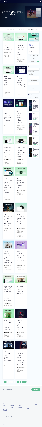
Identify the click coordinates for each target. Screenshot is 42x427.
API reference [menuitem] (20, 402)
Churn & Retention (7, 92)
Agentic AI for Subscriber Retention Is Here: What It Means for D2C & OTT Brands (21, 49)
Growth (7, 230)
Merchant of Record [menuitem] (4, 406)
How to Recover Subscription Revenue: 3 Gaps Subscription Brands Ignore (8, 257)
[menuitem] (29, 412)
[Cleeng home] (4, 1)
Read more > (35, 119)
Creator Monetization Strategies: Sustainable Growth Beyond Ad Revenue (8, 220)
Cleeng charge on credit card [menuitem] (36, 402)
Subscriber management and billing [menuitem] (5, 403)
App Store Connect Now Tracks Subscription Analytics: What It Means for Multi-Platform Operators (8, 186)
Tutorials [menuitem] (19, 405)
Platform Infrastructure (20, 61)
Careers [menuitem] (11, 407)
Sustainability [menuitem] (12, 405)
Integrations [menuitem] (20, 407)
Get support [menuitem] (35, 404)
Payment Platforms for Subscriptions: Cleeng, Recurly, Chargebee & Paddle (21, 220)
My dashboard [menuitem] (28, 402)
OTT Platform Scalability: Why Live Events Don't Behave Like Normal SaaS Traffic (20, 292)
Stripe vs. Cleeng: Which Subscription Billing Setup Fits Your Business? (7, 115)
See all (30, 94)
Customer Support (20, 269)
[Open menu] (40, 2)
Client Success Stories (20, 371)
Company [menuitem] (11, 402)
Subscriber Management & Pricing (20, 93)
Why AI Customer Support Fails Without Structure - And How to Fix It (20, 257)
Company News (22, 59)
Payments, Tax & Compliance (7, 56)
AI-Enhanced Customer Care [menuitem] (5, 410)
